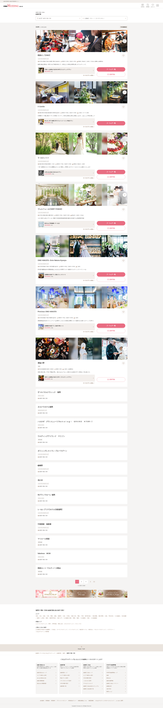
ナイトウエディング (73, 629)
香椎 (74, 618)
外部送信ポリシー (72, 700)
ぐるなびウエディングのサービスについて (104, 700)
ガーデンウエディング (62, 629)
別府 (88, 618)
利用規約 (48, 700)
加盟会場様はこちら (82, 700)
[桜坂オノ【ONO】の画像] (81, 41)
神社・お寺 (60, 623)
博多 (79, 616)
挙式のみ (91, 629)
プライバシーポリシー (62, 700)
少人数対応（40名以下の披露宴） (43, 629)
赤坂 (44, 616)
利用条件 (53, 700)
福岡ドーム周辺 (40, 618)
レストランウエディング (41, 623)
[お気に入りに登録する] (123, 55)
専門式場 (54, 623)
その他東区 (83, 618)
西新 (47, 618)
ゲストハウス (78, 623)
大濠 (64, 616)
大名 (40, 616)
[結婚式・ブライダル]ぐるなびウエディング (45, 653)
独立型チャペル (83, 629)
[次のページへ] (90, 582)
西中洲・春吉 (88, 616)
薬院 (55, 616)
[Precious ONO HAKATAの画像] (81, 297)
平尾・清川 (111, 616)
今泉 (48, 616)
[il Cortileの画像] (81, 92)
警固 (52, 616)
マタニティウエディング (100, 629)
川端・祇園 (94, 616)
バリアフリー (110, 629)
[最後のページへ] (94, 582)
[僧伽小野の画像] (81, 349)
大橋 (106, 616)
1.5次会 (53, 629)
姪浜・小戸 (59, 618)
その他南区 (117, 616)
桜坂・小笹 (73, 616)
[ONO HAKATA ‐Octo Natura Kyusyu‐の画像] (81, 246)
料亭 (50, 623)
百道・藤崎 (124, 616)
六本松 (68, 616)
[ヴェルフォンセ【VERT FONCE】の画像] (81, 195)
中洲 (82, 616)
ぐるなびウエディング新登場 (42, 631)
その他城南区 (94, 618)
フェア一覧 (112, 69)
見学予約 (112, 74)
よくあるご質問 (119, 700)
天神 (37, 616)
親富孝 (59, 616)
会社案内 (42, 700)
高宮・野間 (101, 616)
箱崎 (78, 618)
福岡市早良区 (53, 618)
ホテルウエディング (69, 623)
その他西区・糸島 (67, 618)
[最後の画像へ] (125, 41)
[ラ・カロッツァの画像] (81, 144)
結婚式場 (59, 653)
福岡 (64, 653)
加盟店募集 (91, 700)
